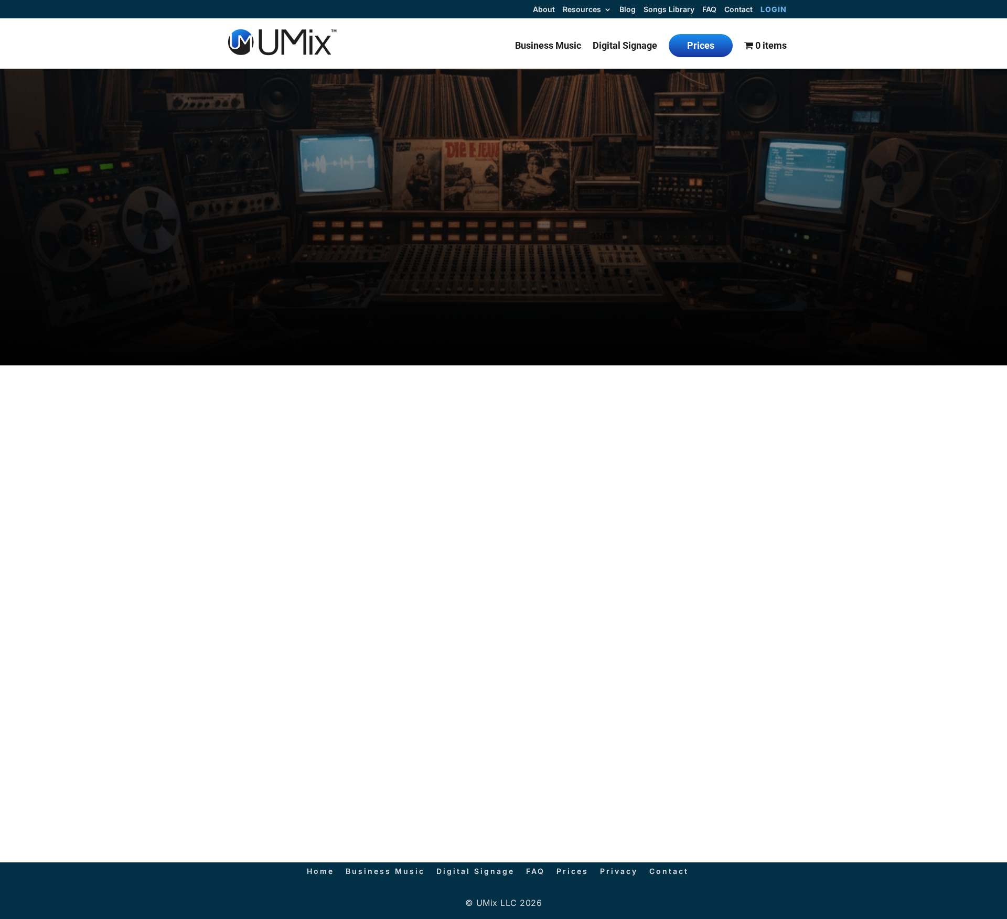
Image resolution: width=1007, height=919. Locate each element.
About (544, 10)
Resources (582, 10)
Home (320, 871)
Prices (700, 45)
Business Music (548, 46)
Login (773, 10)
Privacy (619, 871)
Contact (738, 10)
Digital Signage (625, 46)
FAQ (709, 10)
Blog (627, 10)
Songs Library (669, 10)
